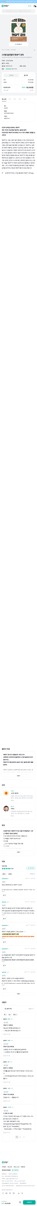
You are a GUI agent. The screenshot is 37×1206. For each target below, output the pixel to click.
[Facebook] (10, 1193)
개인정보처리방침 (6, 1170)
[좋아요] (20, 1202)
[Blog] (14, 1193)
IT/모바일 (7, 49)
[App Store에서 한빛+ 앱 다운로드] (19, 1193)
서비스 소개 (16, 1167)
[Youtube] (6, 1193)
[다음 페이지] (24, 1137)
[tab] (11, 75)
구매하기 (29, 1202)
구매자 (10, 874)
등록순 (30, 1008)
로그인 (29, 6)
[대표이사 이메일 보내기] (16, 1174)
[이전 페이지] (13, 1137)
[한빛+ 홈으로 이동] (5, 6)
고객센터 (4, 1167)
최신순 (31, 874)
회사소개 (10, 1167)
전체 (3, 49)
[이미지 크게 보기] (18, 29)
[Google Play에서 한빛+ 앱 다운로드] (22, 1193)
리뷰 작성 (32, 868)
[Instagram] (3, 1193)
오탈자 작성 (9, 1008)
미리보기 (19, 44)
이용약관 (23, 1167)
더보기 (18, 775)
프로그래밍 (13, 49)
